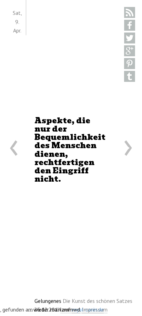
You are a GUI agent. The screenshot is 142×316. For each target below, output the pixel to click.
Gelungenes (83, 300)
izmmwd (70, 309)
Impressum (95, 309)
